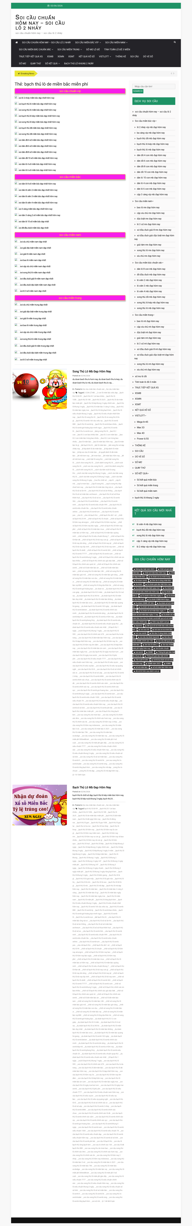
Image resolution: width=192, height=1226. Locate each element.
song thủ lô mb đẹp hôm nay (92, 371)
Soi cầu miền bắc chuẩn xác (35, 49)
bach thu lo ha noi (83, 826)
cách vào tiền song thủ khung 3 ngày (91, 473)
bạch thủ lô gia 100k (99, 823)
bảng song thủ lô (101, 431)
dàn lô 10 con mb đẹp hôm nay (152, 177)
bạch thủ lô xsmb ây (85, 424)
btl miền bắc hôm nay (111, 456)
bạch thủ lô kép (97, 844)
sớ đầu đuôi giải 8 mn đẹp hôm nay (154, 230)
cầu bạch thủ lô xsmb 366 (93, 931)
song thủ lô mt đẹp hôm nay (150, 364)
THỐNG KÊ (120, 56)
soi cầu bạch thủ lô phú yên (89, 1089)
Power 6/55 (143, 438)
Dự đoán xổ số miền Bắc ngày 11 (153, 611)
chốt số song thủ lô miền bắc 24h (91, 571)
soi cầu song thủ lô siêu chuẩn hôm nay (93, 750)
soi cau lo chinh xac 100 (102, 1145)
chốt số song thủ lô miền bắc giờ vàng (103, 575)
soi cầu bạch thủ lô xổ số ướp (90, 673)
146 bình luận (109, 1201)
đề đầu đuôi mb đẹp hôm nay (151, 274)
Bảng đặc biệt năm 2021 (145, 569)
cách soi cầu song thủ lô (93, 466)
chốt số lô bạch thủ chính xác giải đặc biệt (98, 561)
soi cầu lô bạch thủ (104, 1141)
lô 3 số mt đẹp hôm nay (148, 343)
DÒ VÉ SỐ (148, 56)
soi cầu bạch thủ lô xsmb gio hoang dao (92, 690)
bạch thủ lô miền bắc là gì (88, 893)
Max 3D (140, 427)
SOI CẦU (134, 56)
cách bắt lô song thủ (95, 459)
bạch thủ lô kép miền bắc (97, 854)
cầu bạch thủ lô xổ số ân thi (100, 921)
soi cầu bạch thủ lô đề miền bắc (91, 1068)
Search (138, 91)
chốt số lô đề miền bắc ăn (89, 568)
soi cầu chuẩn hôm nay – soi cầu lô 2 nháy (40, 23)
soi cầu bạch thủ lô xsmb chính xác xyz (92, 1120)
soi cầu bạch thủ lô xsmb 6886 (92, 676)
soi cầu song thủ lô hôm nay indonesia (94, 1159)
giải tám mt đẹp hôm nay (149, 338)
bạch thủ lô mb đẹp (97, 886)
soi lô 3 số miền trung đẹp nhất (33, 360)
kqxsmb (139, 626)
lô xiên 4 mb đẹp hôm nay (149, 291)
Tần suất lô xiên (142, 660)
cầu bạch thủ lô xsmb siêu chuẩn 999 (92, 505)
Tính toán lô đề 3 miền (117, 49)
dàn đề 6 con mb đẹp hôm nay (151, 161)
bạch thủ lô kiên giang (98, 875)
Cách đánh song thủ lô (104, 463)
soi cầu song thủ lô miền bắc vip (94, 736)
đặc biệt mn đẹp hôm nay (149, 218)
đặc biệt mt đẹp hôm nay (149, 332)
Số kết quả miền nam (147, 491)
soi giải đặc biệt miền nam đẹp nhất (35, 248)
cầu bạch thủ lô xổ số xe (91, 498)
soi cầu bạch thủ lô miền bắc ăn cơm (92, 648)
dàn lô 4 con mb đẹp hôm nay (151, 183)
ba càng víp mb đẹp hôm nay (151, 133)
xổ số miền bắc (141, 667)
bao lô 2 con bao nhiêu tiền (88, 435)
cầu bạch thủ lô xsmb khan (88, 501)
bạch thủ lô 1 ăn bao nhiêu (94, 396)
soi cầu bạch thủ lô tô (86, 669)
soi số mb (96, 1201)
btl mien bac (96, 456)
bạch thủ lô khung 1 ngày (89, 858)
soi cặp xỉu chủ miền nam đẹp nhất (35, 266)
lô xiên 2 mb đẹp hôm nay (149, 280)
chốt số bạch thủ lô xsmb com (101, 554)
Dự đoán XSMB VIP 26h (145, 603)
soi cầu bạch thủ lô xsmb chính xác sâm (92, 683)
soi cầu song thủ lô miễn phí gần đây (92, 743)
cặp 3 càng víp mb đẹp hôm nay (152, 194)
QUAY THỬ (35, 63)
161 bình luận (80, 775)
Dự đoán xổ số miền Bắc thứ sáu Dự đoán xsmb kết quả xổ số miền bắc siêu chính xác (153, 618)
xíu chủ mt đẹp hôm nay (148, 369)
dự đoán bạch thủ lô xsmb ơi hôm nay (99, 617)
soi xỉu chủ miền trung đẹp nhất (34, 305)
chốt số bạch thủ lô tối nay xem (103, 547)
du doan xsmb (141, 580)
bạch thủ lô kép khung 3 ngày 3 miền (99, 851)
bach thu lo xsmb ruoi (84, 431)
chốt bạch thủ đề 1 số (108, 515)
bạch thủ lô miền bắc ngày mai (93, 896)
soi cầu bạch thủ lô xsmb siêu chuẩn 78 (103, 1131)
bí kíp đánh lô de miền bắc (92, 449)
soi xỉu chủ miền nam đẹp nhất (33, 242)
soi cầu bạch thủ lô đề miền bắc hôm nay (94, 638)
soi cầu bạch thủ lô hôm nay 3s (105, 641)
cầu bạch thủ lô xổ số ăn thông (100, 491)
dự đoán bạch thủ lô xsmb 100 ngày (95, 606)
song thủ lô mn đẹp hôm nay (150, 250)
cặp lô (111, 480)
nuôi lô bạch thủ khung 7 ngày (90, 631)
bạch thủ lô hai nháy (100, 826)
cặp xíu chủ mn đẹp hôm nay (151, 213)
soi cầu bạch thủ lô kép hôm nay (90, 1078)
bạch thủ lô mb (82, 886)
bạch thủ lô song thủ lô (86, 417)
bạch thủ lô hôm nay (86, 830)
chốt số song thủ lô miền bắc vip (88, 582)
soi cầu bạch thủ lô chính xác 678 (91, 634)
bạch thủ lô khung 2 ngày (79, 63)
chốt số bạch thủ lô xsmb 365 (99, 550)
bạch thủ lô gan (83, 823)
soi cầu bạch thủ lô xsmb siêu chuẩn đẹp (102, 701)
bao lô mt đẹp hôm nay (148, 321)
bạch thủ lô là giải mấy (85, 879)
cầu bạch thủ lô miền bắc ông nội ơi (99, 487)
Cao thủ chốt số (100, 480)
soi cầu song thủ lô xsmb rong (95, 764)
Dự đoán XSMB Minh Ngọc (159, 599)
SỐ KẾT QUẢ (51, 63)
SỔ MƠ (22, 63)
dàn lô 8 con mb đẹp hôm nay (151, 269)
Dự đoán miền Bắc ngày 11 (152, 596)
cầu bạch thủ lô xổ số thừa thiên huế (97, 928)
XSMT (71, 56)
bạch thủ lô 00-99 (91, 809)
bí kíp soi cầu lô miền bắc (87, 452)
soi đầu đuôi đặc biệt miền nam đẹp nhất (38, 285)
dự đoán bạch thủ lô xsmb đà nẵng (92, 613)
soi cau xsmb (141, 633)
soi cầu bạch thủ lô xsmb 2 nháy (96, 1106)
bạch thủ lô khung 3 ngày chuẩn (91, 868)
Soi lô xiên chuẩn (162, 648)
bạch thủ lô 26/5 (99, 400)
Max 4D (140, 433)
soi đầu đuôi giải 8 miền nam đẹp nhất (36, 279)
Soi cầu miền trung (68, 49)
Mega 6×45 (142, 422)
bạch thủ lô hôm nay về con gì (90, 840)
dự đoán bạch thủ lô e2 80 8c (88, 596)
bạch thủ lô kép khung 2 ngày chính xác (99, 403)
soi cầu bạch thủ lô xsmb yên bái (99, 708)
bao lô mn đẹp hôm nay (148, 207)
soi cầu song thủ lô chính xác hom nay (96, 718)
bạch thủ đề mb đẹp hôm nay (151, 138)
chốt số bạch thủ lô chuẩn (98, 519)
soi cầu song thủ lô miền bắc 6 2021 (95, 729)
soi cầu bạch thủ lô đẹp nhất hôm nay (103, 1071)
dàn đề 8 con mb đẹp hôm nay (151, 166)
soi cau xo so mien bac (163, 630)
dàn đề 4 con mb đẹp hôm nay (151, 155)
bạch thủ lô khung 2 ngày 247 (90, 861)
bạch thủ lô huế (84, 844)
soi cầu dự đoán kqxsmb (149, 637)
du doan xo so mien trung (160, 577)
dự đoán (139, 584)
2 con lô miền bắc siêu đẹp (107, 393)
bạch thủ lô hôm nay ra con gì (88, 837)
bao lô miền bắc (85, 442)
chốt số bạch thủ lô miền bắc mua (91, 529)
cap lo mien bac (83, 484)
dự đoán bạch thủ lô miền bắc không (99, 599)
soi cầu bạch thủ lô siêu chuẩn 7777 (92, 659)
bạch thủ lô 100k (85, 812)
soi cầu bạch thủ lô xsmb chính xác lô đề (94, 1113)
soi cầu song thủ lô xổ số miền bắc (93, 757)
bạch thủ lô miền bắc (90, 889)
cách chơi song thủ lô (84, 463)
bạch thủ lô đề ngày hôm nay (89, 819)
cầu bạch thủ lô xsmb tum (90, 512)
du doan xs (99, 589)
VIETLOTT (104, 56)
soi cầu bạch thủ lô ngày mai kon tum (103, 652)
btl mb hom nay (83, 456)
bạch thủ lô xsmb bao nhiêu (106, 424)
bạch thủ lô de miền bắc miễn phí (91, 816)
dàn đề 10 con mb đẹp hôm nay (152, 172)
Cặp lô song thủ (98, 484)
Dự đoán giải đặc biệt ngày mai (148, 588)
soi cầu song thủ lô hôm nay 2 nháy (103, 722)
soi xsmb (139, 652)
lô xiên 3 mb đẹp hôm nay (149, 285)
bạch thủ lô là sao (99, 882)
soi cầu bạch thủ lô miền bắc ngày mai (103, 1082)
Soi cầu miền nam (115, 42)
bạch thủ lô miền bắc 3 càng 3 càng (101, 407)
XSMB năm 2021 (154, 664)
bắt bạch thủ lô (87, 445)
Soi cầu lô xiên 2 (151, 645)
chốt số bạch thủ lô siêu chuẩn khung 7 (93, 536)
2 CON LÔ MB (89, 393)
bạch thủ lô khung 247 (89, 865)
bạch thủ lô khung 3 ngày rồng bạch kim (100, 872)
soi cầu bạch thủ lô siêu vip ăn (106, 662)
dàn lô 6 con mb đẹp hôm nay (151, 189)
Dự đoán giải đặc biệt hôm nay (159, 584)
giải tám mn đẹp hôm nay (149, 244)
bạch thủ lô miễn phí (86, 900)
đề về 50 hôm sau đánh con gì (147, 671)
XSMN (61, 56)
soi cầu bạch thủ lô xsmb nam (103, 694)
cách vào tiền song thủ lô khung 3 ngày (94, 477)
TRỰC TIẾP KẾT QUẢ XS (31, 56)
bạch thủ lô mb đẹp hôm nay (92, 787)
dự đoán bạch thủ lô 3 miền (91, 592)
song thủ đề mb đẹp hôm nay (151, 297)
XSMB (50, 56)
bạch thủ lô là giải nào (104, 879)
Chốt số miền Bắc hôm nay (155, 573)
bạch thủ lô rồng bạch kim (101, 410)
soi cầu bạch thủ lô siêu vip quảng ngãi (93, 1099)
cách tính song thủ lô (84, 470)
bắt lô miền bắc (101, 445)
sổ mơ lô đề (93, 49)
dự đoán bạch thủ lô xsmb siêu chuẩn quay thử (100, 624)
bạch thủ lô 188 (85, 400)
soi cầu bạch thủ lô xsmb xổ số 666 (104, 1138)
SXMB (150, 652)
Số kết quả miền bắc (147, 479)
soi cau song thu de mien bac (89, 715)
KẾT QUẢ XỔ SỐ (87, 56)
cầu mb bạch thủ (91, 515)
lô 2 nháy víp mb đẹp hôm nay (151, 127)
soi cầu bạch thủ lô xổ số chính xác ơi (92, 1103)
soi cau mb (145, 630)
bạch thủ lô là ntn (83, 882)
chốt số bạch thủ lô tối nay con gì (95, 540)
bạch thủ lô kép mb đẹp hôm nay (153, 144)
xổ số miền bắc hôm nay (162, 667)
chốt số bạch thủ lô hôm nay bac (103, 522)
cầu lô (80, 515)
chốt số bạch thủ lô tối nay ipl (100, 543)
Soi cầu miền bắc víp (87, 42)
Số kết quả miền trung (147, 485)
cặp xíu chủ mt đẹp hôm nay (150, 326)
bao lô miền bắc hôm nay (103, 442)
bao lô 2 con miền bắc (109, 435)
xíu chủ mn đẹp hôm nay (148, 256)
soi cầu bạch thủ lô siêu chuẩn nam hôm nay (101, 1092)
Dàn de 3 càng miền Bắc (161, 580)
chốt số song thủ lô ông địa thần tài (97, 585)
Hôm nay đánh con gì (160, 622)
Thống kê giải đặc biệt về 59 (157, 656)
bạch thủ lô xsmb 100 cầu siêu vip (89, 421)
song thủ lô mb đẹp (87, 771)
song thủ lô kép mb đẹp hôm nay (153, 302)
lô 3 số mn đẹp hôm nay (148, 224)
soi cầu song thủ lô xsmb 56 (93, 760)
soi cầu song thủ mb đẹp (101, 767)
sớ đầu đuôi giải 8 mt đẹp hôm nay (154, 349)
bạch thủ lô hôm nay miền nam (88, 833)
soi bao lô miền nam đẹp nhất (33, 260)
